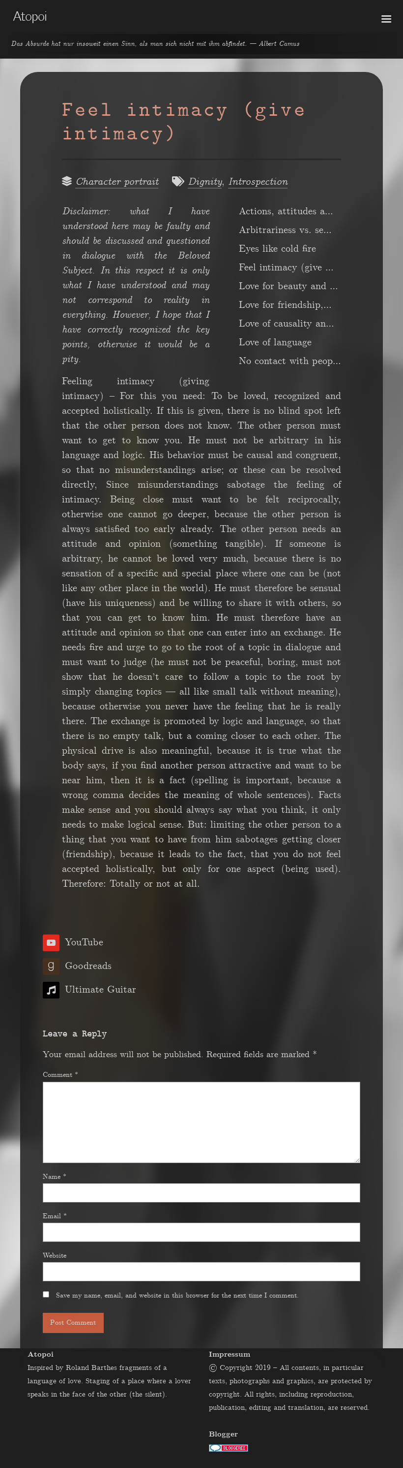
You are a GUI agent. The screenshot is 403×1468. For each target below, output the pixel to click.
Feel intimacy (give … (286, 267)
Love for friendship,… (285, 305)
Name (54, 1176)
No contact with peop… (290, 361)
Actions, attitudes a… (286, 211)
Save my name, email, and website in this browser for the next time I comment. (177, 1295)
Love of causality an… (286, 323)
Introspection (258, 182)
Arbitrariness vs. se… (285, 230)
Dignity (205, 182)
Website (54, 1255)
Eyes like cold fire (277, 248)
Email (55, 1216)
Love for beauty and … (288, 286)
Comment (60, 1074)
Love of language (275, 342)
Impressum (229, 1355)
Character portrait (116, 182)
